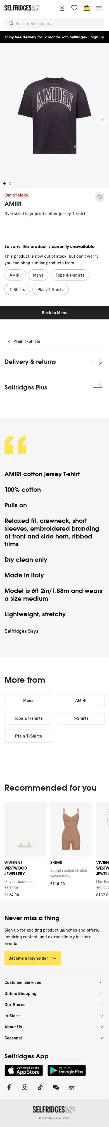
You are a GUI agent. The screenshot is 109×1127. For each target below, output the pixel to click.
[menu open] (99, 7)
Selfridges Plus (25, 387)
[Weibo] (71, 1090)
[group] (54, 851)
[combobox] (59, 23)
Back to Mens (54, 312)
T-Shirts (81, 718)
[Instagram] (24, 1090)
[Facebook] (8, 1090)
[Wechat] (55, 1090)
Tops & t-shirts (28, 718)
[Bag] (86, 7)
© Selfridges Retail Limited (54, 1117)
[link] (24, 884)
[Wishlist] (74, 7)
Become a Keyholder (28, 958)
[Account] (62, 7)
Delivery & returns (30, 362)
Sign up (97, 37)
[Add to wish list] (100, 197)
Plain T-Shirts (26, 341)
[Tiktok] (40, 1090)
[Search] (11, 23)
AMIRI (13, 204)
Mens (28, 700)
